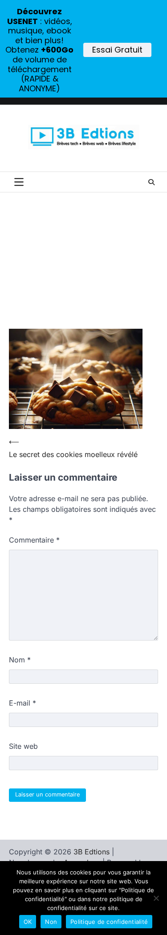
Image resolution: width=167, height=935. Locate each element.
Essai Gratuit (117, 49)
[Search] (151, 182)
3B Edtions (91, 851)
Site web (23, 746)
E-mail (22, 702)
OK (28, 921)
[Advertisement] (83, 268)
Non (51, 921)
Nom (20, 659)
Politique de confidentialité (109, 921)
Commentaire (34, 539)
